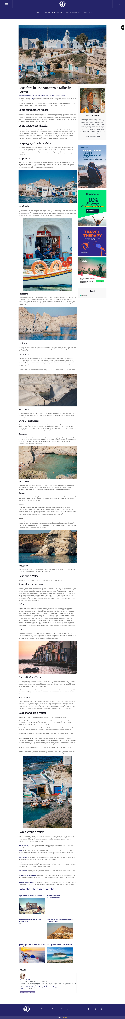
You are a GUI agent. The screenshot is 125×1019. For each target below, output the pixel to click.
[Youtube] (98, 1009)
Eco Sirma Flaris (23, 863)
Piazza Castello (23, 857)
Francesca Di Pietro (25, 95)
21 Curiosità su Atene (53, 895)
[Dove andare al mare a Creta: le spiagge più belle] (60, 956)
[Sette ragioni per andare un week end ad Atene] (32, 909)
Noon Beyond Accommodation (27, 875)
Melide (20, 850)
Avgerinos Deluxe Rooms (26, 882)
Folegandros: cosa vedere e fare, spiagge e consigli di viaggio (60, 920)
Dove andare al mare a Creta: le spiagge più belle (59, 945)
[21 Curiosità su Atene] (53, 897)
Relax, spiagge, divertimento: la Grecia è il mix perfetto (32, 945)
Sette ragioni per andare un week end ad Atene (31, 896)
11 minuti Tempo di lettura (58, 95)
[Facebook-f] (92, 1009)
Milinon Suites (23, 870)
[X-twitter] (95, 1009)
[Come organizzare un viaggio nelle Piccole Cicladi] (32, 932)
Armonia (65, 1017)
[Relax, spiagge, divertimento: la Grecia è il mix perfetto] (32, 956)
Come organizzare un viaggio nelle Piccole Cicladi (30, 920)
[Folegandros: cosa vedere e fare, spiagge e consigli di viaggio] (60, 931)
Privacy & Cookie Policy (70, 1009)
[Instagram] (88, 1009)
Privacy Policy (84, 295)
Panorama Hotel (23, 845)
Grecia (32, 98)
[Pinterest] (102, 1009)
